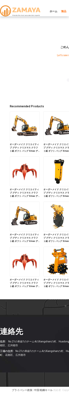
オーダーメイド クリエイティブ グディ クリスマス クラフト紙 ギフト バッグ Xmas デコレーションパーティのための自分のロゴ (24, 148)
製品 (63, 11)
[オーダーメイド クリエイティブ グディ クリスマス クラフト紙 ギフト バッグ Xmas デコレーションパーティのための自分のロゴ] (24, 126)
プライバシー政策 (22, 390)
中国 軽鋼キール (43, 390)
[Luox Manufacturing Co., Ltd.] (20, 10)
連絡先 (11, 331)
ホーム (53, 11)
